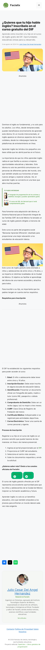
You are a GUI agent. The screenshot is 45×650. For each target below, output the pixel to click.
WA (15, 562)
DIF (40, 448)
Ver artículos (22, 618)
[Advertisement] (22, 16)
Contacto (10, 629)
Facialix (15, 5)
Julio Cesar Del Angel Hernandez (22, 591)
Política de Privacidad (24, 629)
